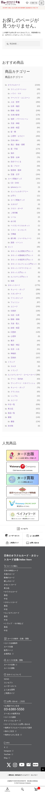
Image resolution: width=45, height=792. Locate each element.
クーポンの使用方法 (12, 714)
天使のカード (9, 574)
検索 (22, 789)
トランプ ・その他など (14, 623)
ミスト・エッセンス (18, 230)
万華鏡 (13, 234)
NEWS (6, 679)
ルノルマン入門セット (19, 277)
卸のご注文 (9, 731)
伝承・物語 (15, 106)
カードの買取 (9, 668)
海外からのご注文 (12, 735)
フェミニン (15, 302)
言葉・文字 (15, 174)
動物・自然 (15, 110)
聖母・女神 (15, 157)
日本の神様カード (11, 570)
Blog (5, 758)
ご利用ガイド (9, 693)
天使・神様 (15, 123)
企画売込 (7, 654)
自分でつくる (16, 162)
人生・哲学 (15, 102)
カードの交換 (9, 665)
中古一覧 (11, 404)
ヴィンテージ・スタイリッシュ (23, 383)
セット (10, 247)
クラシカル (15, 392)
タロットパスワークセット (21, 268)
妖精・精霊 (15, 128)
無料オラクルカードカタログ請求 (18, 728)
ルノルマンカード (12, 613)
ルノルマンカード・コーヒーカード (22, 375)
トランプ (11, 362)
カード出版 (8, 647)
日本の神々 (15, 140)
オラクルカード (14, 85)
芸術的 (13, 358)
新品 (6, 595)
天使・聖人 (15, 323)
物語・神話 (15, 345)
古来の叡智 (15, 115)
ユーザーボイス (10, 686)
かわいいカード (10, 585)
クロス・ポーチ (17, 208)
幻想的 (13, 332)
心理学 (13, 336)
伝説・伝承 (15, 315)
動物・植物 (15, 319)
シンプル (14, 396)
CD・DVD (15, 183)
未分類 (10, 426)
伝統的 (13, 311)
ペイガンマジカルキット (20, 225)
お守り (13, 196)
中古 (6, 599)
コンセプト (8, 683)
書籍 (9, 417)
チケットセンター (11, 721)
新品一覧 (11, 413)
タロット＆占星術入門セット (22, 251)
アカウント (7, 790)
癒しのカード (9, 581)
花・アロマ (15, 166)
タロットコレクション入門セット (24, 264)
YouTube (7, 754)
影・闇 (13, 132)
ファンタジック (17, 298)
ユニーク (14, 306)
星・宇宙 (14, 149)
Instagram (7, 751)
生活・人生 (15, 349)
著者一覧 (34, 3)
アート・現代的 (17, 379)
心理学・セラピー (18, 136)
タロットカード (14, 285)
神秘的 (13, 353)
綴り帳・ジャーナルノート (21, 238)
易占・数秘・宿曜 (18, 144)
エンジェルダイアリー (19, 191)
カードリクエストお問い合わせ (17, 724)
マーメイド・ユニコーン (20, 98)
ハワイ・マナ (16, 93)
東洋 (12, 341)
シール (13, 217)
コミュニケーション (18, 89)
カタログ (14, 204)
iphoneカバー (16, 187)
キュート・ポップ (18, 289)
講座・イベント (17, 242)
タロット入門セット (18, 272)
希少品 (10, 409)
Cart (34, 788)
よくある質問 (9, 690)
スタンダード (16, 294)
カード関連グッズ (15, 179)
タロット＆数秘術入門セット (22, 255)
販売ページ (8, 650)
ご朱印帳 (14, 213)
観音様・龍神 (16, 170)
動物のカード (9, 578)
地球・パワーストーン (19, 119)
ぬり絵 (13, 221)
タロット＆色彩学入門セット (22, 260)
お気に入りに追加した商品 (27, 3)
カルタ (13, 366)
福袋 (12, 281)
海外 (12, 153)
